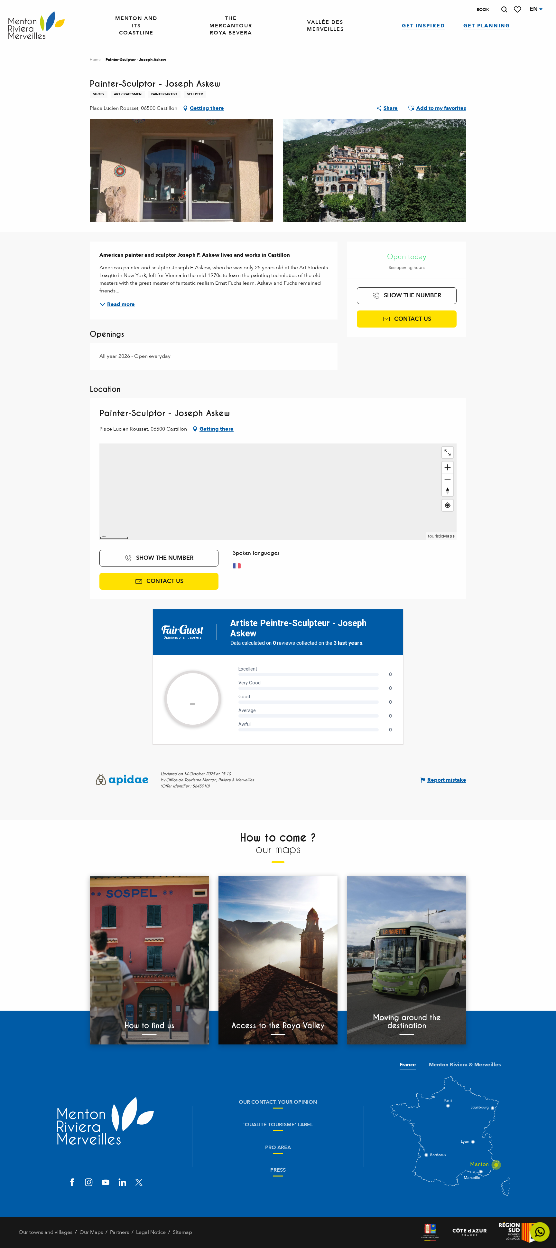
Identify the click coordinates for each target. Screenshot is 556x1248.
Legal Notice (151, 1232)
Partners (119, 1232)
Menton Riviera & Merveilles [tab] (465, 1064)
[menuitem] (36, 26)
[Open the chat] (540, 1232)
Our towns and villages (45, 1232)
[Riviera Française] (430, 1232)
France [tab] (408, 1064)
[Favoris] (518, 9)
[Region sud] (518, 1232)
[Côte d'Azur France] (469, 1232)
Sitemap (182, 1232)
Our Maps (91, 1232)
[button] (504, 9)
